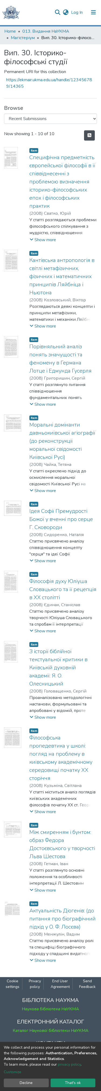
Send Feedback (87, 984)
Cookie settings (12, 984)
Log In (77, 12)
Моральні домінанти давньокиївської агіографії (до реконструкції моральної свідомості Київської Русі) (62, 441)
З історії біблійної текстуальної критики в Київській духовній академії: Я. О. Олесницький (58, 667)
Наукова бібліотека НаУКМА (50, 1009)
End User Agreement (60, 984)
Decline (26, 1082)
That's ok (73, 1082)
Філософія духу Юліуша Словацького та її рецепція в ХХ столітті (62, 589)
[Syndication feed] (89, 135)
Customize (12, 1072)
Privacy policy (35, 984)
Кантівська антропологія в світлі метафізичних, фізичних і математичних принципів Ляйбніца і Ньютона (62, 276)
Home (10, 31)
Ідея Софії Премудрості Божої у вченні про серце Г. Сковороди (61, 519)
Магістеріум (23, 38)
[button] (65, 12)
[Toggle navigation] (93, 12)
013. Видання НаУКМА (45, 31)
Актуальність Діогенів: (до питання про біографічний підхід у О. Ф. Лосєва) (62, 918)
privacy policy (69, 1064)
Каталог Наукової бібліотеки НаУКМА (51, 1031)
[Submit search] (57, 12)
